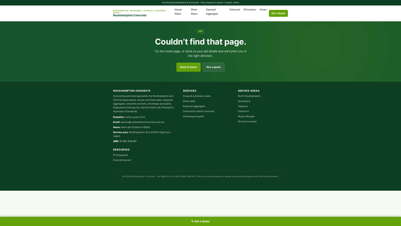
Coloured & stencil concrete (198, 111)
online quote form (135, 117)
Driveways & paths (193, 116)
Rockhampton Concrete (139, 13)
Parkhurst (243, 111)
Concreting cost (122, 160)
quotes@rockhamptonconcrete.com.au (142, 122)
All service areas (247, 121)
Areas (263, 9)
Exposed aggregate (194, 106)
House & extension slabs (197, 95)
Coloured (234, 9)
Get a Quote (278, 13)
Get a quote (213, 67)
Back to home (188, 67)
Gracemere (244, 101)
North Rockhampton (249, 95)
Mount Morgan (246, 116)
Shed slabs (189, 101)
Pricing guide (120, 154)
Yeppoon (243, 106)
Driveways (250, 9)
